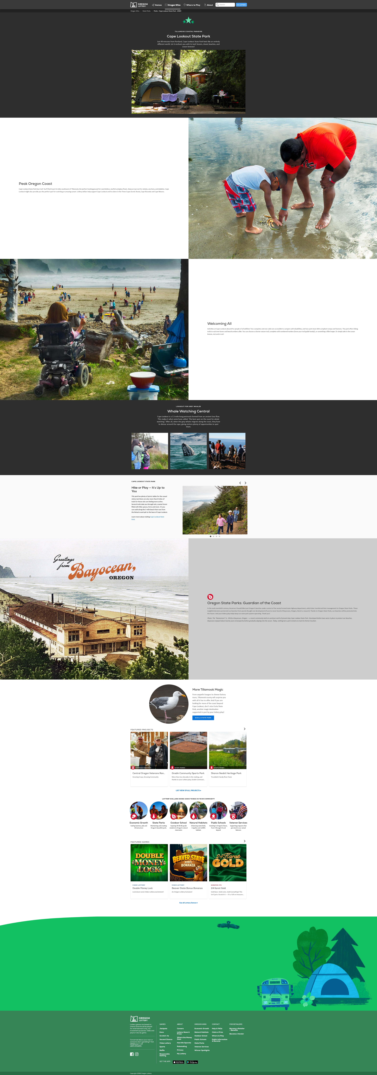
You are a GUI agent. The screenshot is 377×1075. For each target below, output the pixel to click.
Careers (180, 1028)
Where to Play (218, 1036)
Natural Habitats (201, 1032)
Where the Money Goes (184, 1038)
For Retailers (235, 1024)
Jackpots (163, 1028)
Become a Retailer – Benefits (237, 1029)
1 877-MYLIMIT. (136, 1046)
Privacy (180, 1050)
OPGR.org (134, 1044)
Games (163, 1024)
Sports (162, 1047)
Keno (162, 1032)
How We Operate (184, 1043)
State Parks (147, 11)
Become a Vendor (236, 1034)
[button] (210, 536)
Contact (216, 1024)
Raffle (162, 1050)
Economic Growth (201, 1028)
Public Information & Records (219, 1040)
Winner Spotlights (202, 1050)
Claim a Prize (217, 1032)
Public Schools (200, 1039)
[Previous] (240, 483)
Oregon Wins (135, 11)
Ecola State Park (203, 718)
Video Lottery (165, 1043)
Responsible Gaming (165, 1054)
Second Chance (166, 1039)
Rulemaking (182, 1046)
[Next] (245, 483)
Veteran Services (201, 1047)
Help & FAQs (217, 1028)
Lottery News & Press (183, 1033)
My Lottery (241, 5)
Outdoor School (200, 1036)
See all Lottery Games (187, 903)
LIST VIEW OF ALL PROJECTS (188, 790)
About (180, 1024)
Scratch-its (164, 1036)
